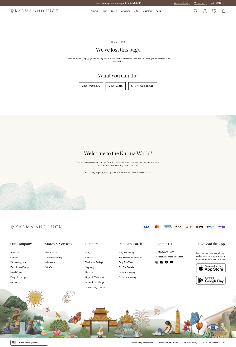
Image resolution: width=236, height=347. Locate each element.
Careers (14, 257)
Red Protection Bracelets (130, 257)
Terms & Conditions (168, 342)
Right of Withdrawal (94, 277)
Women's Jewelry (182, 3)
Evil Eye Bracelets (127, 267)
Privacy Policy (127, 172)
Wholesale (50, 262)
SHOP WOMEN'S (91, 86)
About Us (15, 252)
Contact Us (90, 257)
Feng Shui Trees (126, 262)
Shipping (89, 267)
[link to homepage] (34, 11)
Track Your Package (94, 262)
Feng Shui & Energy (19, 267)
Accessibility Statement (142, 342)
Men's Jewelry (200, 3)
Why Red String (126, 252)
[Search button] (195, 11)
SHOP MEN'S (115, 86)
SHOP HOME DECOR (142, 86)
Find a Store (50, 252)
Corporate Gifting (53, 257)
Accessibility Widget (95, 282)
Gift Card (49, 267)
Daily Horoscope (18, 277)
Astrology (15, 282)
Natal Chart (16, 272)
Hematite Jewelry (127, 272)
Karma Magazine (18, 262)
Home (114, 42)
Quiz (158, 10)
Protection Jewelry (127, 277)
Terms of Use (144, 172)
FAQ (87, 252)
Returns (89, 272)
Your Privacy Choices (95, 287)
